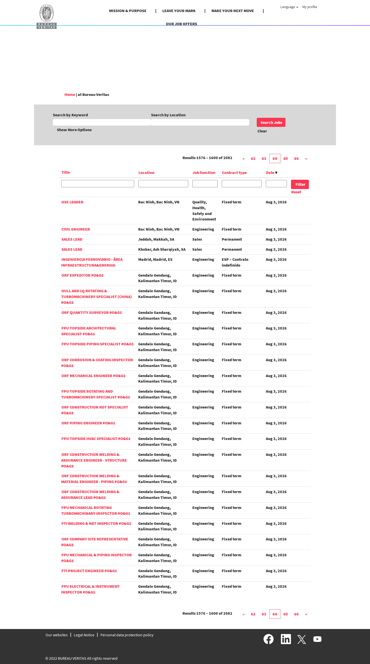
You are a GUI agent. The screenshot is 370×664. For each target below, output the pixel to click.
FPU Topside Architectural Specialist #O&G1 (88, 330)
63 (264, 158)
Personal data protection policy (126, 634)
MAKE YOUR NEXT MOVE (232, 10)
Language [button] (288, 7)
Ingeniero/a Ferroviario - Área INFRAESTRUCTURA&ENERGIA (92, 262)
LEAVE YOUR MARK (179, 10)
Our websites (57, 634)
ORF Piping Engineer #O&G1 (88, 422)
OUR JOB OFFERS (181, 23)
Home (69, 94)
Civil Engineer (75, 229)
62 (253, 158)
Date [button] (270, 172)
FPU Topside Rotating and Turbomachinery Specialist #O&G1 (95, 394)
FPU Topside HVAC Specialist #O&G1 (96, 438)
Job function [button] (204, 172)
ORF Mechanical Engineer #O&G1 (93, 375)
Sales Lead (71, 239)
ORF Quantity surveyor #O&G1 (91, 312)
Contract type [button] (234, 172)
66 (296, 158)
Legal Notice (84, 634)
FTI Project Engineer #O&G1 (89, 570)
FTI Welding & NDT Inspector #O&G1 (96, 523)
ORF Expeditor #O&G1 (82, 275)
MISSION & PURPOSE (127, 10)
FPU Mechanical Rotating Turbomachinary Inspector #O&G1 (95, 510)
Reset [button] (296, 191)
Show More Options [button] (74, 129)
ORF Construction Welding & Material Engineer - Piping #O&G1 (94, 478)
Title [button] (65, 172)
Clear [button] (262, 130)
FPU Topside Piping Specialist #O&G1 (97, 343)
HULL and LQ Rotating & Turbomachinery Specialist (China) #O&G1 (96, 296)
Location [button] (146, 172)
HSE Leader (72, 201)
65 (285, 158)
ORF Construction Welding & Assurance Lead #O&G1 (90, 494)
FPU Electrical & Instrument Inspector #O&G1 (90, 589)
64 (275, 158)
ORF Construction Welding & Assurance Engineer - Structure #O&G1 (94, 460)
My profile (309, 7)
